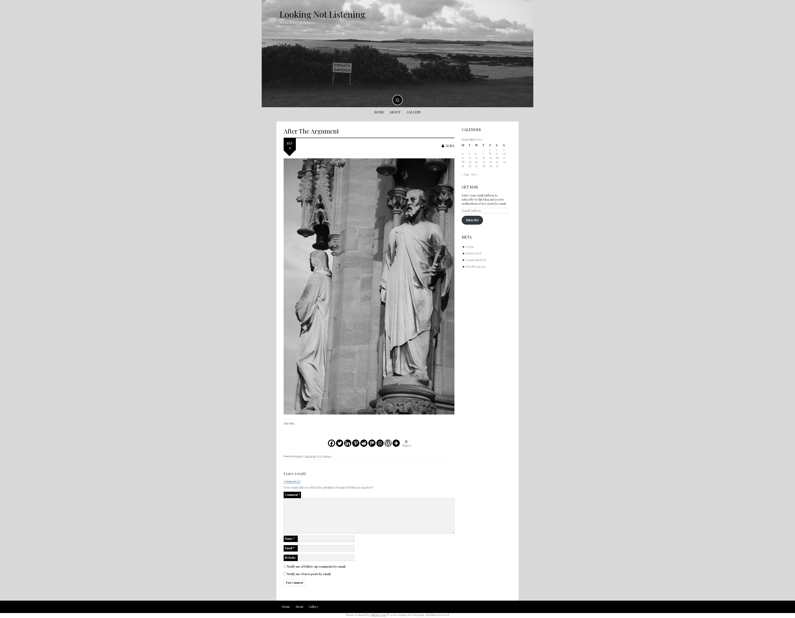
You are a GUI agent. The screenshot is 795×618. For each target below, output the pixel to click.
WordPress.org (475, 267)
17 (504, 158)
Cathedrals (310, 456)
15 (490, 158)
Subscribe (472, 220)
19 (470, 162)
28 (483, 166)
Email (289, 548)
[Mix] (372, 443)
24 (504, 162)
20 (476, 162)
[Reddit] (363, 443)
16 (497, 158)
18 (463, 162)
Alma (449, 145)
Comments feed (476, 260)
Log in (469, 247)
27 (476, 166)
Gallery (414, 112)
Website (290, 558)
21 (483, 162)
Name (290, 539)
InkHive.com (378, 615)
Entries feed (473, 253)
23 (497, 162)
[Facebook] (331, 443)
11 (463, 158)
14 (483, 158)
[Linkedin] (347, 443)
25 (463, 166)
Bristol (298, 456)
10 (504, 153)
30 (497, 166)
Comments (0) (292, 481)
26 (470, 166)
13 (476, 158)
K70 (319, 456)
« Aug (465, 174)
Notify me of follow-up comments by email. (316, 567)
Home (379, 112)
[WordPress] (388, 443)
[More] (396, 443)
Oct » (474, 174)
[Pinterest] (355, 443)
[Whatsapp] (380, 443)
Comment (292, 495)
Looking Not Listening (322, 14)
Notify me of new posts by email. (309, 574)
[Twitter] (339, 443)
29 (490, 166)
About (395, 112)
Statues (327, 456)
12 (470, 158)
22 (490, 162)
